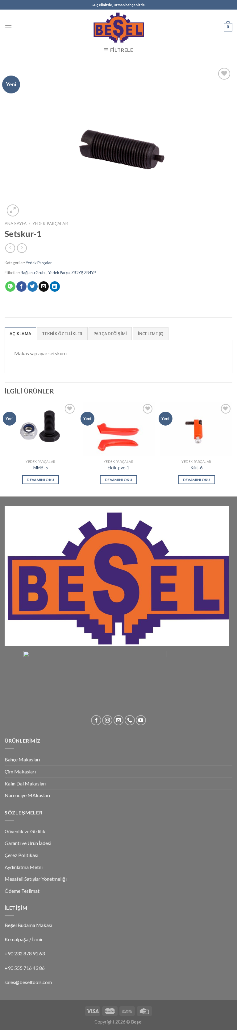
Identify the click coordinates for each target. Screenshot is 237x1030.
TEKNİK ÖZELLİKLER (62, 333)
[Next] (232, 449)
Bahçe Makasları (22, 759)
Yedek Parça (59, 272)
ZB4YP (90, 272)
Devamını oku (40, 480)
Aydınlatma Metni (24, 867)
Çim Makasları (20, 771)
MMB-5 (40, 467)
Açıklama (20, 333)
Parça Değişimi (110, 333)
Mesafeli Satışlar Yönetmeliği (36, 879)
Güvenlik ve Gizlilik (25, 831)
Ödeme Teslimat (22, 891)
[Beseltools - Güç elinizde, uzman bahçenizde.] (118, 27)
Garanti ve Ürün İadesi (28, 843)
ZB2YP (76, 272)
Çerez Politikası (21, 855)
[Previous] (5, 449)
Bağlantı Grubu (34, 272)
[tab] (20, 333)
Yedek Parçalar (50, 223)
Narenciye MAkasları (27, 795)
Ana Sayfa (16, 223)
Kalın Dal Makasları (25, 783)
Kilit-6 (196, 467)
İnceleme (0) (151, 333)
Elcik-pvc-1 (118, 467)
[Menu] (8, 27)
